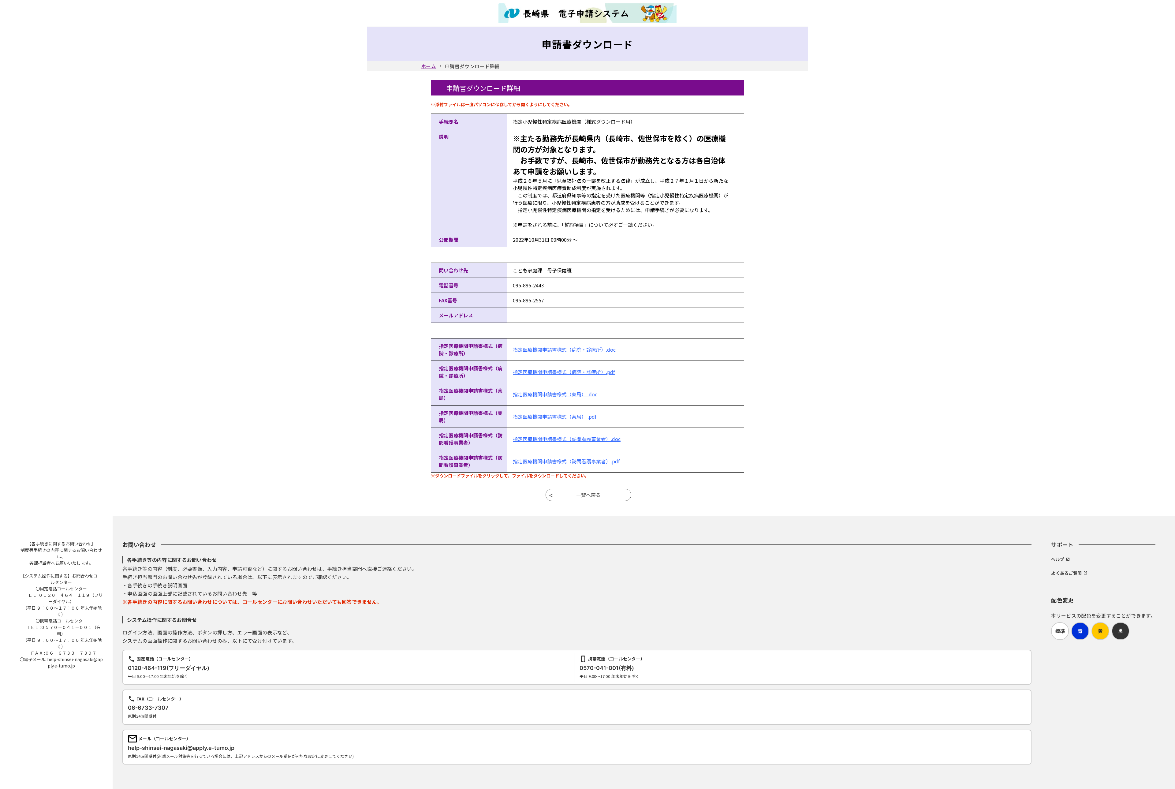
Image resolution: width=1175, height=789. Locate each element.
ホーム (428, 66)
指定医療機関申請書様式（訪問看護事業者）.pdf (566, 461)
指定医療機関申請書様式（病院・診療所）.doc (564, 349)
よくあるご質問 (1066, 573)
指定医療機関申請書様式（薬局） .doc (555, 394)
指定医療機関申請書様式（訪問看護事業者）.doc (567, 439)
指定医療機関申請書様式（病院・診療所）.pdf (564, 372)
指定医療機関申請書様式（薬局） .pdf (554, 416)
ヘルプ (1057, 559)
